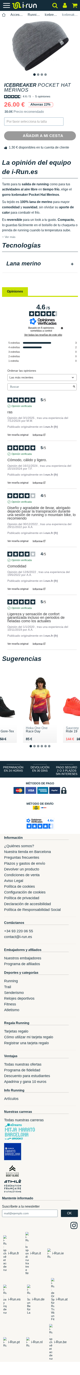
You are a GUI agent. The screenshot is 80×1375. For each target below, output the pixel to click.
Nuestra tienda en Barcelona (27, 852)
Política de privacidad (21, 898)
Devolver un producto (21, 869)
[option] (40, 45)
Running (34, 14)
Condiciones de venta (22, 875)
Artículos (11, 1099)
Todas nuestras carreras (24, 1120)
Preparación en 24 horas (13, 769)
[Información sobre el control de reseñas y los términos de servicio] (62, 328)
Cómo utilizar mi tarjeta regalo (28, 1037)
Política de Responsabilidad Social (32, 910)
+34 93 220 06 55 (18, 931)
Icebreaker (51, 14)
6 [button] (52, 749)
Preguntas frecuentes (21, 857)
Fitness (10, 1004)
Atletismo (11, 1010)
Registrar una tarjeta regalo (26, 1043)
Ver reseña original (18, 434)
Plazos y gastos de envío (24, 863)
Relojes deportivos (19, 998)
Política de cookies (19, 886)
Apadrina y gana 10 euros (25, 1082)
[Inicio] (4, 15)
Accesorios (16, 14)
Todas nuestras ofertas (22, 1064)
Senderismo (14, 993)
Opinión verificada (21, 406)
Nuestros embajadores (22, 958)
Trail (7, 987)
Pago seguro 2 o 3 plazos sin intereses (66, 771)
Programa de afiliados (22, 964)
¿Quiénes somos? (19, 846)
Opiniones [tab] (15, 291)
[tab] (40, 264)
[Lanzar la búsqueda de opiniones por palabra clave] (74, 387)
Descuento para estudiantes (27, 1076)
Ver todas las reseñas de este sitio (43, 334)
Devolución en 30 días (40, 769)
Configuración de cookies (25, 892)
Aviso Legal (13, 881)
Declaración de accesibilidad (27, 904)
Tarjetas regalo (16, 1031)
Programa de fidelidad (22, 1070)
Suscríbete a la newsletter (21, 1206)
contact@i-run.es (18, 937)
